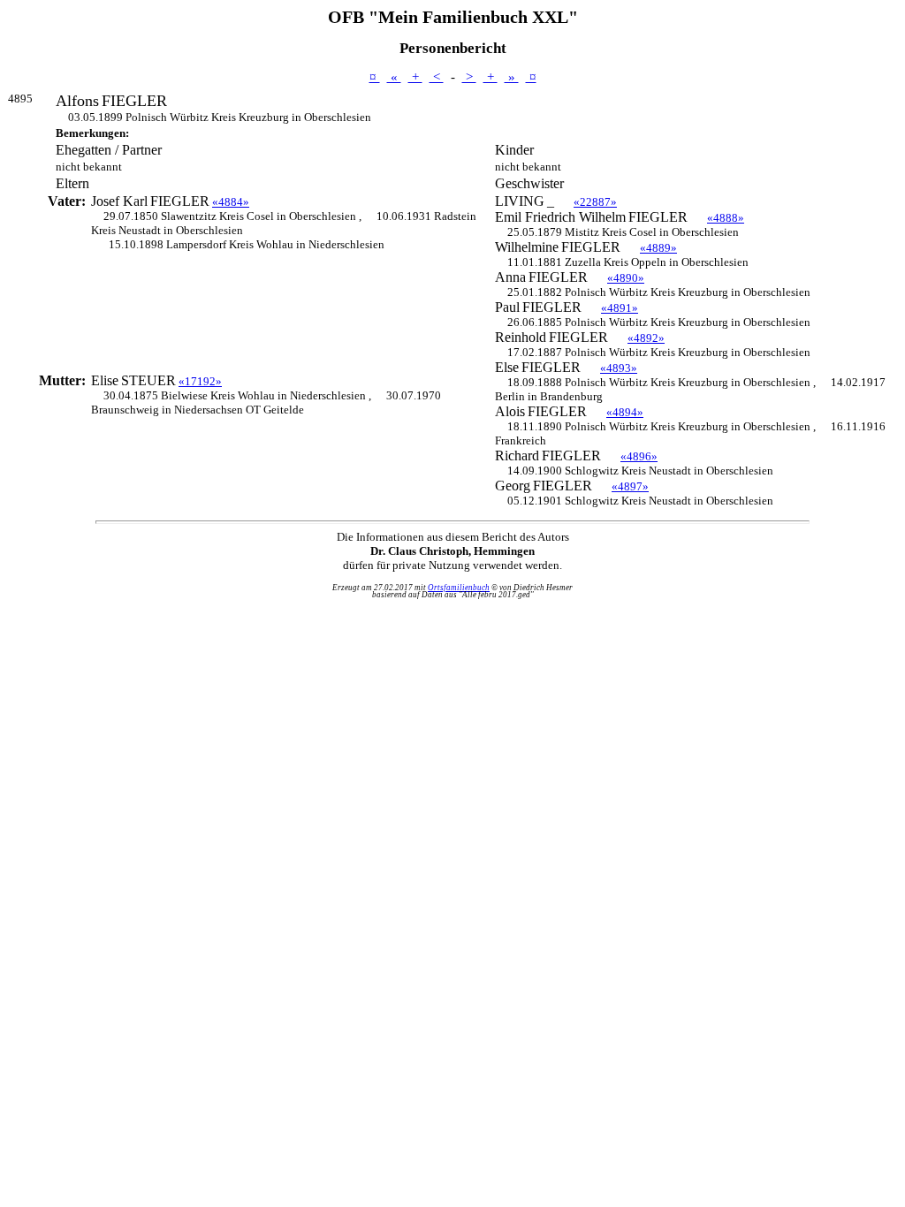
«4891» (619, 308)
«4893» (618, 368)
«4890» (625, 278)
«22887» (595, 202)
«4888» (725, 217)
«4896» (639, 456)
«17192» (200, 381)
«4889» (658, 247)
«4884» (230, 202)
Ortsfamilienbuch (459, 587)
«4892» (646, 338)
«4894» (624, 412)
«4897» (630, 486)
